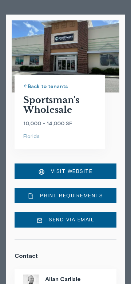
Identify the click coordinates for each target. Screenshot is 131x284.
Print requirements (70, 195)
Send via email (71, 219)
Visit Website (70, 171)
